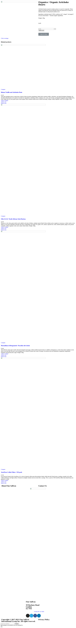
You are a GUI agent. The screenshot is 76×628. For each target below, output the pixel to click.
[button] (43, 34)
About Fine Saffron (8, 486)
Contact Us (42, 486)
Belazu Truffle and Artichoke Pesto (11, 92)
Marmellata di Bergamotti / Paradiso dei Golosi (15, 345)
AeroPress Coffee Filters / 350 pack (11, 472)
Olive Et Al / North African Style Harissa (13, 219)
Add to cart (41, 30)
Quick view (3, 103)
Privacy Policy (44, 619)
